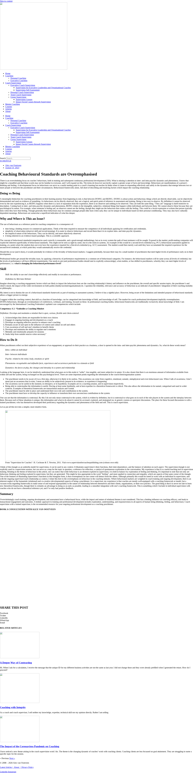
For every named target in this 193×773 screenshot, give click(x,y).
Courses (8, 106)
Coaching (9, 76)
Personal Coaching (18, 78)
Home (7, 73)
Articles (8, 109)
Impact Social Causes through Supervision (33, 102)
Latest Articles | (7, 767)
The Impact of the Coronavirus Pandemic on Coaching (29, 746)
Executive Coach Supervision (23, 85)
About (8, 111)
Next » (12, 758)
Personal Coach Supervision (22, 92)
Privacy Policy (28, 767)
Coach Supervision (13, 83)
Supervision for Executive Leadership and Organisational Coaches (43, 88)
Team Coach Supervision (21, 95)
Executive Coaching (19, 80)
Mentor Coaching (12, 104)
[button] (96, 613)
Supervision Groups (24, 99)
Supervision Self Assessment (28, 90)
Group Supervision (18, 97)
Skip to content (6, 1)
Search (3, 158)
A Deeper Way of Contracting (16, 662)
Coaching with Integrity (13, 707)
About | (18, 767)
